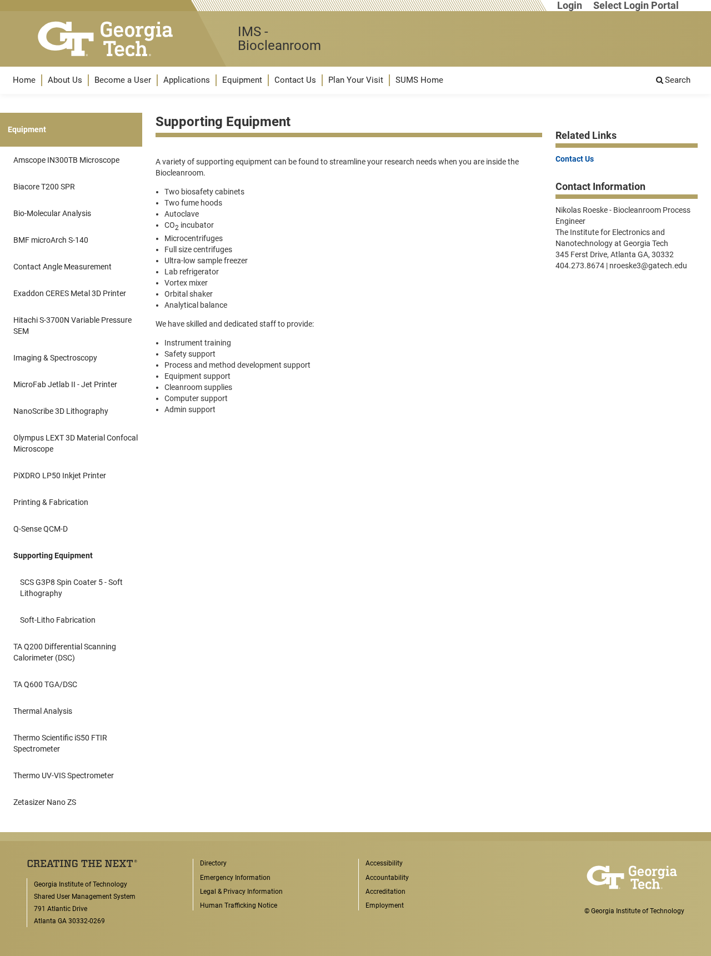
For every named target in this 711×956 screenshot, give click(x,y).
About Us (65, 80)
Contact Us (295, 80)
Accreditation (385, 891)
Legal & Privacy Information (241, 891)
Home (24, 80)
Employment (384, 905)
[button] (24, 80)
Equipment (242, 80)
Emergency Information (235, 878)
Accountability (387, 878)
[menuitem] (24, 80)
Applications (186, 80)
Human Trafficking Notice (238, 905)
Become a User (122, 80)
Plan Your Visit (355, 80)
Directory (213, 863)
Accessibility (384, 863)
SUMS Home (419, 80)
